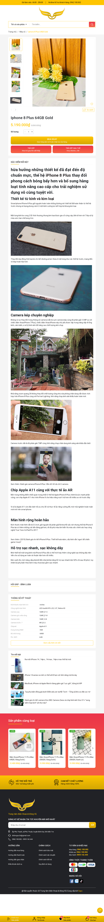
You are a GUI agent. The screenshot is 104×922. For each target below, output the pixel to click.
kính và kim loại (41, 199)
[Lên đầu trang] (100, 904)
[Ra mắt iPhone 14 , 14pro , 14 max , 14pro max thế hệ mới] (17, 665)
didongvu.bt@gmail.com (21, 835)
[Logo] (52, 13)
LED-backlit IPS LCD (46, 608)
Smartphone (16, 203)
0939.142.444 (28, 839)
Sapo (80, 891)
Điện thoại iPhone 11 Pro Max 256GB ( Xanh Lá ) (81, 758)
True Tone (19, 530)
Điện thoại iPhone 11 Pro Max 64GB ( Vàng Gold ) (22, 758)
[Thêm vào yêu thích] (92, 104)
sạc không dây (82, 553)
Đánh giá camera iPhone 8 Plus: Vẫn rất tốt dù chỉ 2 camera (44, 484)
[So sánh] (100, 910)
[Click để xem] (59, 73)
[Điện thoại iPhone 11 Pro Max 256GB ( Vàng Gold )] (51, 742)
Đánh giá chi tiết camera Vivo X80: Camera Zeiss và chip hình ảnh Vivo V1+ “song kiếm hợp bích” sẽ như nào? (57, 701)
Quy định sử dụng (45, 864)
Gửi (92, 825)
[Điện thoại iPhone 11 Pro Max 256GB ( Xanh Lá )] (81, 742)
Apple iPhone (59, 495)
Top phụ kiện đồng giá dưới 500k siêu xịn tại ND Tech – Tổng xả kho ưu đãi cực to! (57, 692)
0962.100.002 (75, 2)
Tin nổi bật (16, 654)
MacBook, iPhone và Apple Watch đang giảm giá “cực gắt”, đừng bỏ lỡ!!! (53, 683)
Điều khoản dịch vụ (15, 864)
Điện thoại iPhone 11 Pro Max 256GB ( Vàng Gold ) (51, 758)
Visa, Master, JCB (73, 149)
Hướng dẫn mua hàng (16, 850)
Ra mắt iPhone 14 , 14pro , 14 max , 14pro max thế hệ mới (48, 659)
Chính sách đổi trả (45, 859)
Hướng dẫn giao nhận (16, 859)
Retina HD (61, 608)
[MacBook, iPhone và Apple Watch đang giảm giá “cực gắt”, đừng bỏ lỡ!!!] (17, 685)
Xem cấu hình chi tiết (52, 643)
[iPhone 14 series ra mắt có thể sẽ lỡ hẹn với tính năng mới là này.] (17, 677)
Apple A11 (27, 497)
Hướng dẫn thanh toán (16, 855)
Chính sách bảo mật (46, 850)
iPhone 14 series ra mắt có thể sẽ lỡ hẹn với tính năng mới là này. (51, 675)
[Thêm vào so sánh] (88, 110)
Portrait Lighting (43, 396)
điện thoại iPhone (48, 323)
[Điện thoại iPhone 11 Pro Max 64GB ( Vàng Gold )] (22, 742)
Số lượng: (15, 132)
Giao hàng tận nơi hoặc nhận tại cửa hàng (52, 140)
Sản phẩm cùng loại (21, 720)
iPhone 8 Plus (58, 175)
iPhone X (42, 497)
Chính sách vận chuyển (47, 855)
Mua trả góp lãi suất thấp (31, 149)
